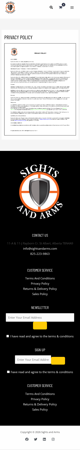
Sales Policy (40, 294)
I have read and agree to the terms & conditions (42, 336)
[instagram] (53, 439)
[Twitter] (35, 439)
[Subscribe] (40, 325)
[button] (51, 7)
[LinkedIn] (44, 439)
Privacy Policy (40, 283)
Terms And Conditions (40, 278)
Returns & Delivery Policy (40, 289)
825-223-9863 (40, 254)
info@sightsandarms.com (40, 248)
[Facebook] (27, 439)
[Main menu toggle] (72, 7)
